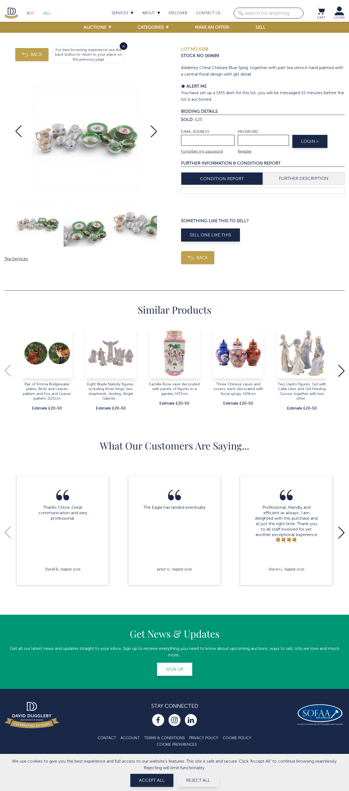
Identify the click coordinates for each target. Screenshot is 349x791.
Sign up (174, 669)
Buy (30, 13)
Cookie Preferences (177, 744)
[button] (18, 131)
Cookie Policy (237, 738)
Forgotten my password (202, 151)
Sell (47, 13)
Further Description (304, 178)
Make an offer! (212, 27)
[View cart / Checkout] (321, 11)
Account (130, 738)
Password (248, 132)
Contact (107, 738)
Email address (195, 132)
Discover (178, 13)
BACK (36, 54)
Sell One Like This (210, 235)
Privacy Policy (203, 738)
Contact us (208, 13)
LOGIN (339, 17)
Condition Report (222, 178)
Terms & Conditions (164, 738)
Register (245, 151)
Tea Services (16, 258)
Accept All (152, 780)
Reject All (198, 780)
